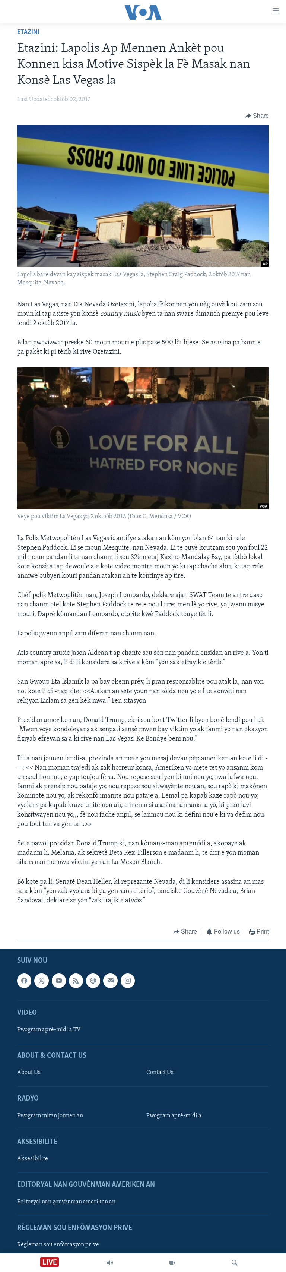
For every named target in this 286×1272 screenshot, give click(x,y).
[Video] (172, 1262)
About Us (29, 1073)
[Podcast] (93, 980)
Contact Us (160, 1073)
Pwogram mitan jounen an (50, 1115)
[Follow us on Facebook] (24, 980)
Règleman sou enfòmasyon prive (58, 1245)
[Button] (257, 116)
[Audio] (110, 1262)
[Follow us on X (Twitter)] (41, 980)
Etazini (28, 32)
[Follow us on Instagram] (128, 980)
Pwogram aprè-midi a (173, 1115)
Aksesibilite (32, 1159)
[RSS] (76, 980)
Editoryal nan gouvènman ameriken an (66, 1202)
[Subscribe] (110, 980)
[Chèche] (234, 1262)
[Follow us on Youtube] (59, 980)
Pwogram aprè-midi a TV (49, 1030)
